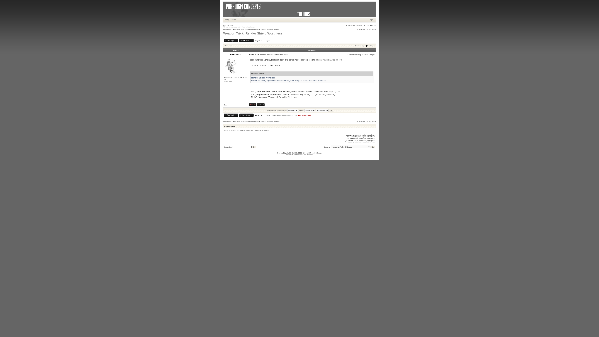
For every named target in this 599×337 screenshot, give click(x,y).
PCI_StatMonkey (304, 115)
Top (225, 105)
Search (233, 20)
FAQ (227, 20)
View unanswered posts (231, 27)
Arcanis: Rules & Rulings (270, 29)
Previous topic (360, 46)
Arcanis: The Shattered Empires (246, 29)
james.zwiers (286, 115)
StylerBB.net (301, 155)
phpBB (288, 153)
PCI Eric (294, 115)
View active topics (248, 27)
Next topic (371, 46)
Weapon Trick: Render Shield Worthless (252, 33)
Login (371, 20)
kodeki (310, 155)
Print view (228, 46)
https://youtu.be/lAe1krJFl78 (329, 60)
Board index (227, 29)
